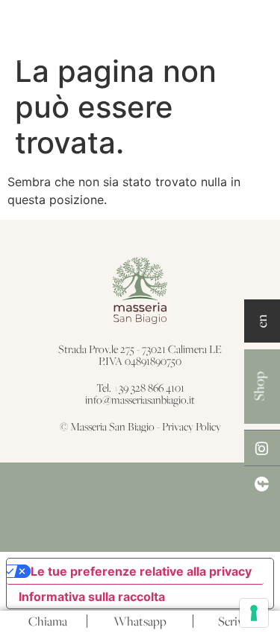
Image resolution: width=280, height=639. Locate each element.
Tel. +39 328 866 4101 (140, 388)
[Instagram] (262, 447)
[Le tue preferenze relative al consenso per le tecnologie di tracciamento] (254, 613)
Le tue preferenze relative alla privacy (141, 571)
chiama (47, 621)
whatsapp (140, 621)
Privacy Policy (191, 426)
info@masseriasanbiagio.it (140, 399)
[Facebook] (262, 483)
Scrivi (232, 621)
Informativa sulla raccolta (92, 596)
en (261, 321)
